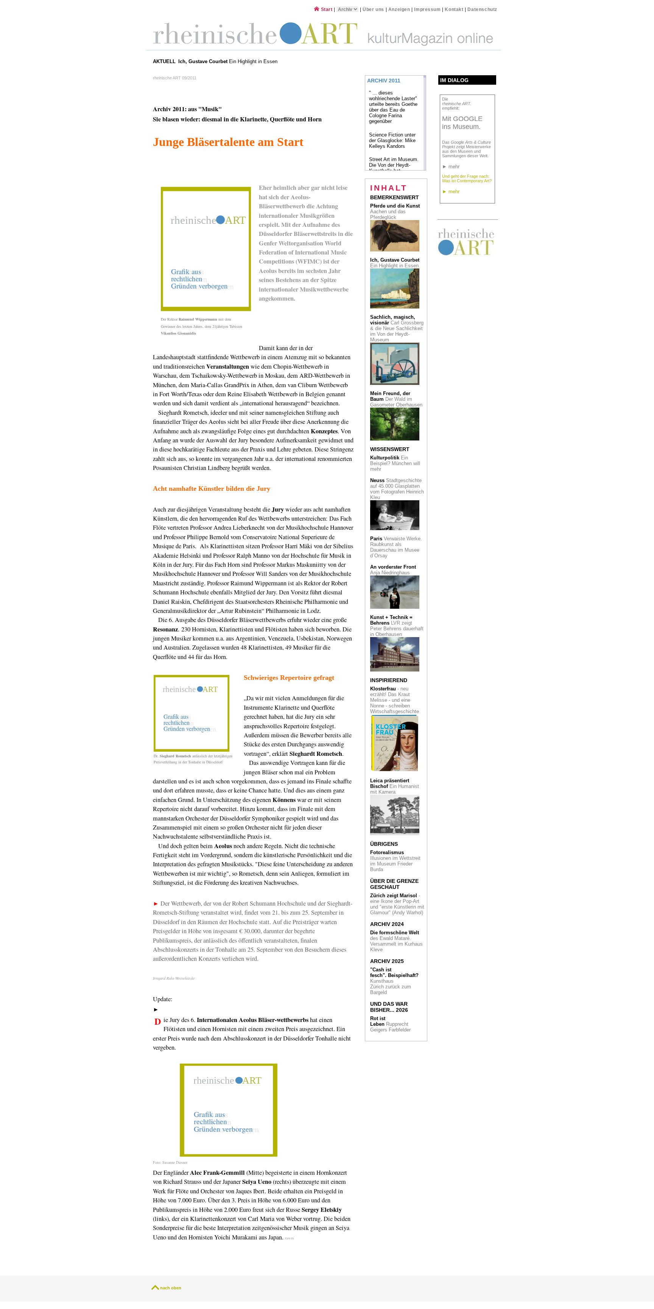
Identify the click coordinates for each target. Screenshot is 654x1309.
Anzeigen (399, 9)
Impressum (428, 9)
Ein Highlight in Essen (228, 61)
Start (325, 9)
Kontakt (454, 9)
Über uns (373, 9)
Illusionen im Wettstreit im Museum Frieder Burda (395, 861)
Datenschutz (482, 9)
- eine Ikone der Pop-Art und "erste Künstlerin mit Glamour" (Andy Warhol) (397, 904)
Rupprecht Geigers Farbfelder (391, 1024)
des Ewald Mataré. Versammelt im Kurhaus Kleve (396, 941)
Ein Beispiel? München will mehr (395, 463)
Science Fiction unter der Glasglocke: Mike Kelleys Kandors (392, 140)
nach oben (170, 1288)
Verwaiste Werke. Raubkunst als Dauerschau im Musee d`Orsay (396, 547)
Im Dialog (454, 80)
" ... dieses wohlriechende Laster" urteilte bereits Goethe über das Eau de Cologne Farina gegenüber (393, 107)
